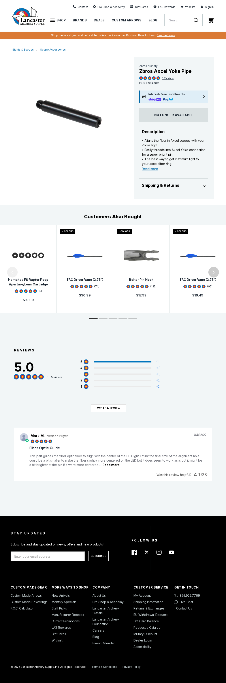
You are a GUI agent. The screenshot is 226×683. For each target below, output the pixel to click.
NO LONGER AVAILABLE (174, 115)
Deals (99, 20)
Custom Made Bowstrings (29, 602)
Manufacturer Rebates (68, 615)
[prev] (12, 272)
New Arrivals (61, 595)
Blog (153, 20)
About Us (99, 595)
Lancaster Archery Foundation (105, 621)
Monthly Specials (64, 602)
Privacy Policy (131, 666)
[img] (141, 78)
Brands (80, 20)
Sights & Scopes (23, 49)
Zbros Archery (148, 66)
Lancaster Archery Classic (105, 610)
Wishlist (190, 7)
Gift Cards (59, 634)
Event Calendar (103, 643)
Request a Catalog (147, 627)
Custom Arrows (126, 20)
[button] (1, 272)
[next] (213, 272)
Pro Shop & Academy (108, 602)
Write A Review (108, 408)
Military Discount (145, 634)
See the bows (166, 35)
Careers (98, 630)
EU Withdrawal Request (151, 615)
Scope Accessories (53, 49)
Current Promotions (66, 621)
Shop (61, 20)
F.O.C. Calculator (22, 608)
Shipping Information (148, 602)
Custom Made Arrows (26, 595)
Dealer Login (143, 640)
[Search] (198, 20)
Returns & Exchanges (149, 608)
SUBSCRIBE (98, 556)
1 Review (168, 78)
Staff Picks (59, 608)
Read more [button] (111, 465)
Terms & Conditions (104, 666)
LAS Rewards (61, 627)
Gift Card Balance (146, 621)
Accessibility (142, 647)
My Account (142, 595)
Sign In (209, 7)
